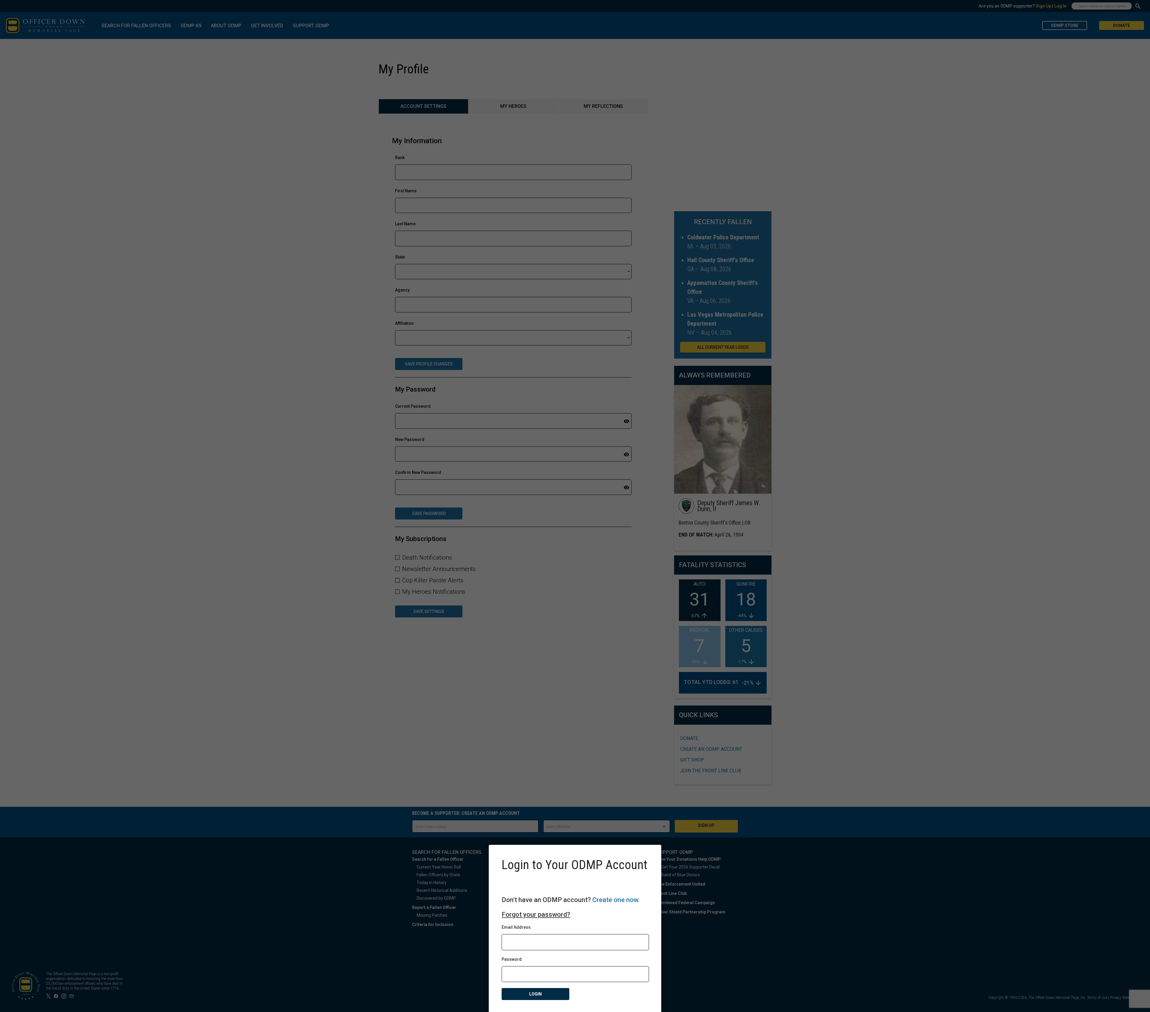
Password (512, 959)
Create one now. (616, 900)
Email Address (516, 927)
